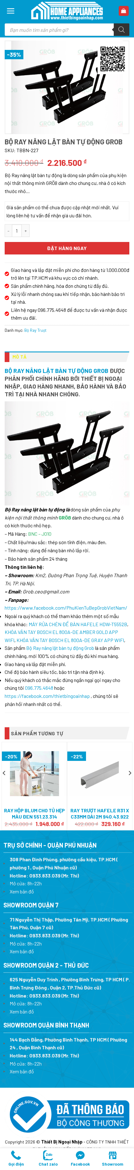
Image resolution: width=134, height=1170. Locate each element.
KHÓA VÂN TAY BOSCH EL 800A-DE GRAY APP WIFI (70, 640)
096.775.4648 (39, 688)
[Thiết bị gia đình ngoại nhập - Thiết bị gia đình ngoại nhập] (67, 11)
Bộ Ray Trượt (35, 330)
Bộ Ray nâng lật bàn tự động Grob (56, 370)
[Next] (130, 785)
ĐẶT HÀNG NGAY (67, 248)
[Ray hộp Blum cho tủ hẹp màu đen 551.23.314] (34, 773)
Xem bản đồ (22, 891)
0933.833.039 (44, 875)
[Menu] (11, 11)
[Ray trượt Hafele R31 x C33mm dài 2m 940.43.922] (99, 773)
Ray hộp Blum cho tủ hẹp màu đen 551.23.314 (34, 813)
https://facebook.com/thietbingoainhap (47, 696)
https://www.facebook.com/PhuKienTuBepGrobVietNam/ (66, 608)
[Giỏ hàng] (124, 11)
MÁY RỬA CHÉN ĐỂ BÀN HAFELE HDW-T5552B (78, 624)
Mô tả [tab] (19, 357)
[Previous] (4, 785)
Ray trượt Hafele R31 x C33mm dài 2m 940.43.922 (99, 813)
